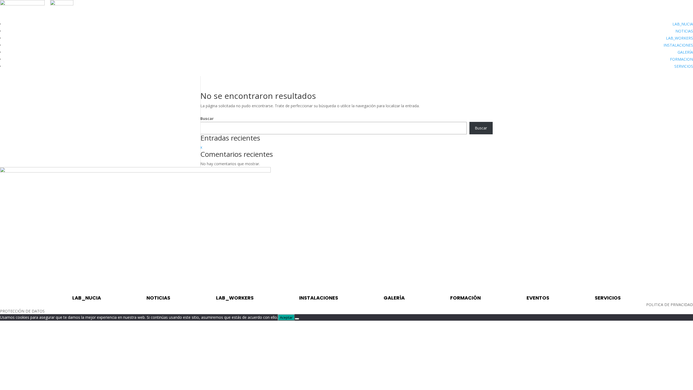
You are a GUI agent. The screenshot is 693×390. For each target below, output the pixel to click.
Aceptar (286, 317)
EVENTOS (538, 297)
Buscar (207, 118)
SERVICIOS (683, 66)
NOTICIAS (684, 31)
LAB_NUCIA (682, 24)
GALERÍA (685, 52)
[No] (297, 319)
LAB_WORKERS (679, 38)
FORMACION (681, 59)
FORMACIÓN (465, 297)
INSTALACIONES (678, 45)
